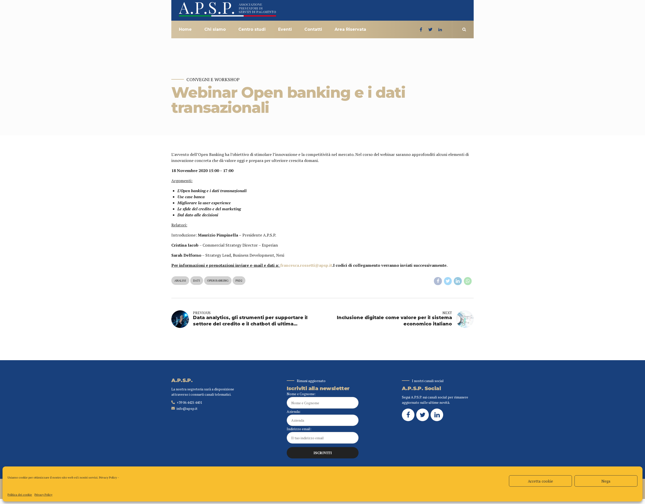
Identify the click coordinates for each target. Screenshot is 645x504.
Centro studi (252, 29)
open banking (218, 280)
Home (185, 29)
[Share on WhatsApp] (468, 281)
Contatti (313, 29)
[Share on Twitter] (448, 281)
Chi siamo (215, 29)
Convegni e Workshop (213, 79)
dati (196, 280)
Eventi (285, 29)
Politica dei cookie (20, 494)
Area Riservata (350, 29)
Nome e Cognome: (301, 393)
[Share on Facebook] (438, 281)
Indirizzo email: (299, 428)
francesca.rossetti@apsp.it (306, 265)
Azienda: (294, 411)
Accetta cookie (540, 481)
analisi (180, 280)
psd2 (239, 280)
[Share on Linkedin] (458, 281)
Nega (605, 481)
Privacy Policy (108, 477)
